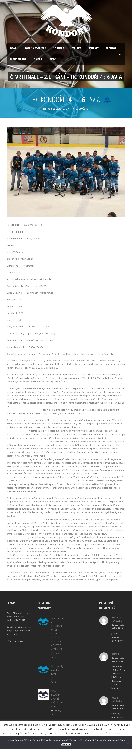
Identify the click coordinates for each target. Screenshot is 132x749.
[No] (128, 742)
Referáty (94, 48)
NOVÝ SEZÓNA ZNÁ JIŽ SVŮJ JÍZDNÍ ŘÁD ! (57, 699)
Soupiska (58, 48)
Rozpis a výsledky (35, 48)
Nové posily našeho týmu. (57, 670)
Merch (53, 59)
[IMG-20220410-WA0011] (66, 171)
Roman (115, 654)
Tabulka (76, 48)
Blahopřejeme (18, 59)
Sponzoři (111, 48)
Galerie (38, 59)
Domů (13, 48)
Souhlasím (66, 744)
